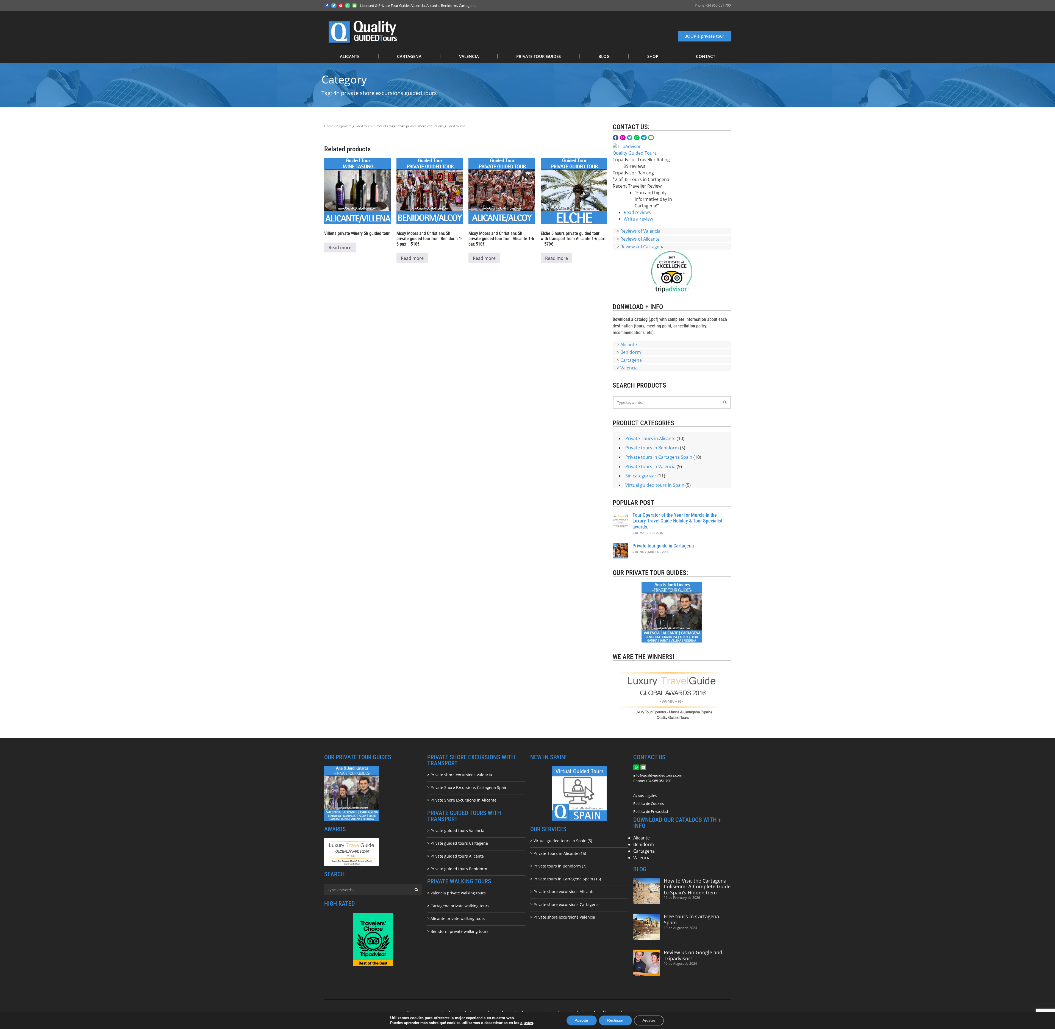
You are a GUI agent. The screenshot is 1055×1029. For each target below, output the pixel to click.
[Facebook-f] (327, 5)
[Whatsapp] (347, 5)
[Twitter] (334, 5)
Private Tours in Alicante (650, 438)
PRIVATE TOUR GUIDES (538, 56)
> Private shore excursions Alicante (562, 891)
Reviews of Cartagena (642, 247)
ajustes (526, 1022)
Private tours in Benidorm (652, 448)
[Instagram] (623, 138)
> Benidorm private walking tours (457, 931)
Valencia (629, 368)
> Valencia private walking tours (456, 892)
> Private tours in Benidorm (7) (558, 866)
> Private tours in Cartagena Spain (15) (565, 878)
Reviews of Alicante (640, 239)
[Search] (724, 402)
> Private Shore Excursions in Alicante (461, 800)
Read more (340, 247)
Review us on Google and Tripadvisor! (693, 955)
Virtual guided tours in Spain (654, 485)
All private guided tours (354, 126)
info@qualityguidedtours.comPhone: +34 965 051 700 (657, 778)
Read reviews (637, 212)
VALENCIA (469, 56)
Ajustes (649, 1020)
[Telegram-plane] (644, 138)
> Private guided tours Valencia (455, 830)
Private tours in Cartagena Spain (658, 457)
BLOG (604, 56)
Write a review (638, 219)
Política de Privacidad (650, 811)
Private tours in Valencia (650, 466)
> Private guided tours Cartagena (457, 843)
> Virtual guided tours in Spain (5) (561, 840)
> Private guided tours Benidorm (457, 868)
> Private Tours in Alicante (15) (558, 853)
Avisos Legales (645, 795)
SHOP (652, 56)
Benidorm (630, 352)
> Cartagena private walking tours (458, 905)
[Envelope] (354, 5)
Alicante (628, 344)
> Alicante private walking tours (456, 918)
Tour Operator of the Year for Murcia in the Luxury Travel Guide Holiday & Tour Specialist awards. (677, 521)
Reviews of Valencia (640, 231)
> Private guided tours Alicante (455, 856)
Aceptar (581, 1020)
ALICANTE (349, 56)
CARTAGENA (409, 56)
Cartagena (631, 360)
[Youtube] (340, 5)
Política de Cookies (648, 803)
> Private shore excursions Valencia (459, 774)
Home (329, 126)
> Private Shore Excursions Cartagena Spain (467, 787)
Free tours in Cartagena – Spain (693, 919)
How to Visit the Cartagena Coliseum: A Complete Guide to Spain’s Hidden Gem (697, 886)
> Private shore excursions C (556, 904)
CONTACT (705, 56)
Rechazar (615, 1020)
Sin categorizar (640, 476)
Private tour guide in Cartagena (663, 546)
